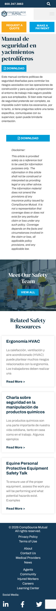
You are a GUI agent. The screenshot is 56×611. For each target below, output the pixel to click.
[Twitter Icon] (39, 604)
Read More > (15, 381)
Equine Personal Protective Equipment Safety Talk (27, 468)
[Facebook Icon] (22, 604)
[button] (48, 4)
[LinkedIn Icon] (5, 604)
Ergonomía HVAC (23, 341)
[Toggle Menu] (51, 13)
